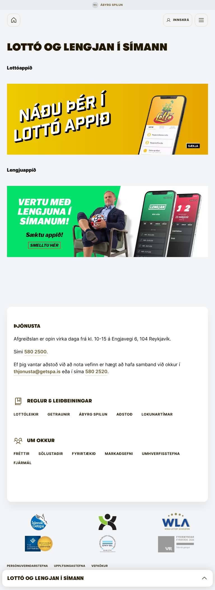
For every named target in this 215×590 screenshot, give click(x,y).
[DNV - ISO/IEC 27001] (107, 544)
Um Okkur (41, 440)
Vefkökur (99, 566)
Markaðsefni (119, 454)
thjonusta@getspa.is (37, 372)
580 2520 (96, 372)
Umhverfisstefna (161, 454)
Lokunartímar (157, 414)
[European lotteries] (39, 544)
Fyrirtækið (84, 454)
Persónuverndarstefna (27, 566)
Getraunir (59, 414)
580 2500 (35, 352)
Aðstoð (124, 414)
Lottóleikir (26, 414)
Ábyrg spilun (93, 414)
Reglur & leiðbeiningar (59, 401)
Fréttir (22, 454)
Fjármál (23, 463)
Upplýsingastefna (69, 566)
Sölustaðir (51, 454)
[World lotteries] (176, 522)
